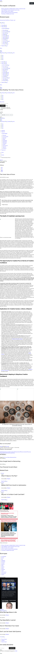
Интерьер (3, 561)
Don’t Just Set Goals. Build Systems (10, 632)
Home (2, 152)
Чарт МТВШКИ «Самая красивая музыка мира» (10, 10)
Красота (2, 564)
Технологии (3, 573)
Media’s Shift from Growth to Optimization (13, 485)
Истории (3, 563)
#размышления (13, 457)
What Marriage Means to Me (8, 612)
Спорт (2, 570)
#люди (8, 457)
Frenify (16, 651)
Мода (2, 565)
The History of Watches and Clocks (7, 13)
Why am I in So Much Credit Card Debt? (12, 494)
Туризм (2, 574)
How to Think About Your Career (9, 626)
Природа (3, 569)
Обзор (2, 568)
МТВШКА (2, 162)
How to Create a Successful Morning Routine (9, 12)
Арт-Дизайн (3, 556)
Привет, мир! (12, 20)
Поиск (1, 1)
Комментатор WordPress (4, 20)
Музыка (2, 566)
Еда (2, 559)
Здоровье (3, 560)
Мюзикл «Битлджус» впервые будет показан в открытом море (13, 8)
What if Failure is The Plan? (9, 476)
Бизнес (2, 155)
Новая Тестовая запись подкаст (7, 11)
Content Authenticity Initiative (17, 339)
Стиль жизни (3, 572)
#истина (5, 457)
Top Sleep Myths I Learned (7, 620)
